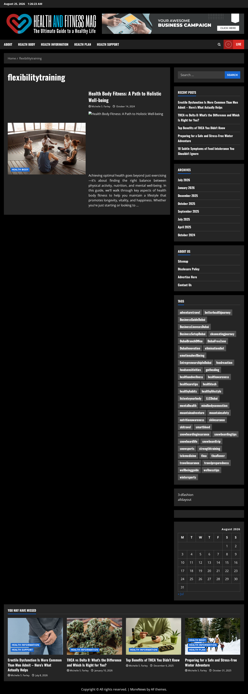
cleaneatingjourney (222, 334)
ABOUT (8, 44)
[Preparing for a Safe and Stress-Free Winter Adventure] (212, 636)
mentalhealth (188, 405)
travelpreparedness (216, 462)
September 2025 (188, 211)
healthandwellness (191, 376)
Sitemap (183, 261)
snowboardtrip (211, 441)
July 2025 (184, 219)
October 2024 (186, 235)
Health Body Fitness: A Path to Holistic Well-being (47, 149)
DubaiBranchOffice (191, 341)
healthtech (209, 384)
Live (238, 44)
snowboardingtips (225, 434)
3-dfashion (185, 495)
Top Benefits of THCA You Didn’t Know (201, 127)
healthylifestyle (211, 391)
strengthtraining (209, 448)
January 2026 (186, 187)
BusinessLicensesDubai (194, 326)
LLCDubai (212, 398)
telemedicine (188, 455)
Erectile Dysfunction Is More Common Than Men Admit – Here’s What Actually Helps (208, 105)
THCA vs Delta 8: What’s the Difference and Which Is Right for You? (94, 662)
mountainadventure (192, 412)
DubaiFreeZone (217, 341)
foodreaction (224, 362)
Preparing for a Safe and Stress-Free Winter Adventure (211, 662)
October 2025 (186, 203)
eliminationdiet (214, 348)
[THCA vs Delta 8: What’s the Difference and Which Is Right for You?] (94, 636)
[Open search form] (219, 44)
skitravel (185, 427)
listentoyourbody (190, 398)
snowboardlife (188, 441)
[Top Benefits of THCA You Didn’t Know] (153, 636)
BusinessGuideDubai (192, 319)
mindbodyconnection (214, 405)
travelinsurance (189, 462)
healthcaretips (189, 384)
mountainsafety (219, 412)
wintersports (188, 477)
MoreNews (138, 689)
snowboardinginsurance (194, 434)
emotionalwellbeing (192, 355)
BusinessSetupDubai (192, 334)
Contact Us (185, 285)
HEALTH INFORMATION (54, 44)
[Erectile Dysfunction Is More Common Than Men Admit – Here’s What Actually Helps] (35, 636)
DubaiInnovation (190, 348)
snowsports (187, 448)
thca (204, 455)
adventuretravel (190, 312)
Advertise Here (187, 277)
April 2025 (184, 227)
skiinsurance (217, 419)
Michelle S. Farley (100, 106)
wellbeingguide (189, 470)
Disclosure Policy (188, 269)
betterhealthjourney (217, 312)
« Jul (181, 594)
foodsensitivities (190, 369)
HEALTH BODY (26, 44)
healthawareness (218, 376)
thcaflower (218, 455)
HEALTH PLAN (82, 44)
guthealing (212, 369)
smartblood (203, 427)
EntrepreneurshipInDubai (195, 362)
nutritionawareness (192, 419)
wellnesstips (211, 470)
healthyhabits (188, 391)
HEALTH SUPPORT (108, 44)
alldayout (184, 499)
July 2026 (184, 180)
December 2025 (188, 195)
